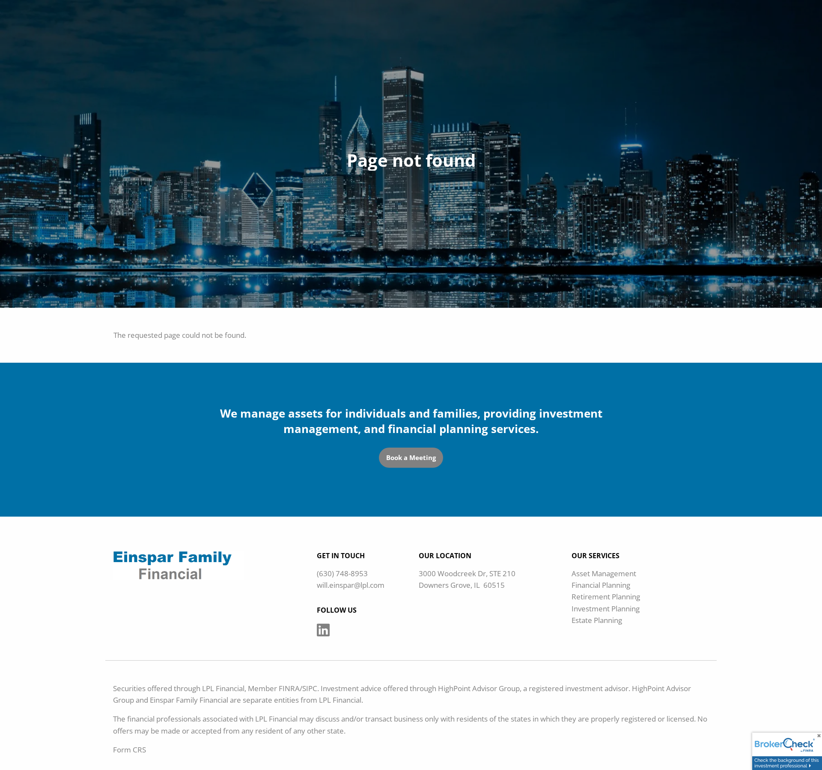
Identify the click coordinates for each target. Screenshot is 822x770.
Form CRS (129, 750)
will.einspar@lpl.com (350, 585)
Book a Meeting (411, 457)
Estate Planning (597, 620)
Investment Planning (606, 609)
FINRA (289, 688)
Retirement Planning (606, 597)
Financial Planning (601, 585)
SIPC (309, 688)
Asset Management (604, 573)
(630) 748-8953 (342, 573)
